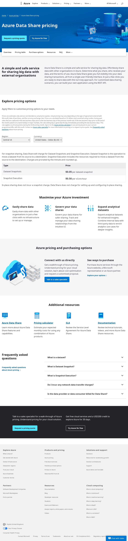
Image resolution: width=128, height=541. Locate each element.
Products (44, 3)
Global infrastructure (10, 462)
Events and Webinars (51, 505)
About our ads (68, 536)
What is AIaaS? (91, 505)
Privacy (35, 536)
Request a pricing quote (14, 38)
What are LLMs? (91, 509)
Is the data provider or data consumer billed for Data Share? (77, 393)
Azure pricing (49, 458)
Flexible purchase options (53, 466)
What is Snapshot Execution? (62, 375)
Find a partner (7, 497)
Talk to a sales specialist (57, 279)
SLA (68, 322)
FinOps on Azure (50, 470)
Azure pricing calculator (62, 125)
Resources (51, 52)
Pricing (66, 3)
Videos (47, 513)
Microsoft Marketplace (10, 493)
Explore (35, 3)
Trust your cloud (8, 470)
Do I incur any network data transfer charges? (71, 384)
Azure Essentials (8, 474)
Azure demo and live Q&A (94, 470)
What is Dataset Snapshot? (61, 366)
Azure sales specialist (40, 127)
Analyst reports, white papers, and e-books (59, 509)
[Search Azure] (122, 3)
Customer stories (8, 478)
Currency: (38, 136)
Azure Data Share (12, 322)
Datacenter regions (9, 466)
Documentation (107, 322)
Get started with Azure (10, 458)
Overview (7, 52)
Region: (5, 136)
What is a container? (93, 513)
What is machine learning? (95, 497)
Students (47, 501)
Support (89, 466)
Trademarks (56, 536)
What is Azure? (7, 454)
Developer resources (51, 497)
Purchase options (36, 52)
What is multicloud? (92, 493)
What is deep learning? (93, 501)
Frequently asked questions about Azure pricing (14, 368)
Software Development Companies (14, 489)
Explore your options (96, 275)
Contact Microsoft (24, 536)
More (87, 3)
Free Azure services (51, 462)
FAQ (60, 52)
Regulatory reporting (101, 536)
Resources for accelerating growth (97, 458)
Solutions (55, 3)
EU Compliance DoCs (83, 536)
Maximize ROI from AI (52, 474)
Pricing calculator (43, 322)
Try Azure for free (39, 38)
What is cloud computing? (94, 489)
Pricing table (20, 52)
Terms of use (45, 536)
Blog (46, 493)
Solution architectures (93, 462)
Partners (77, 3)
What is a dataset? (57, 357)
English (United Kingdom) (15, 524)
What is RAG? (90, 517)
